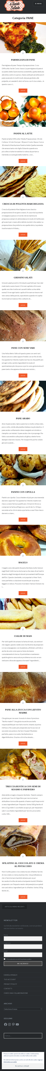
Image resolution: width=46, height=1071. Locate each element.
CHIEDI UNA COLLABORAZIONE (16, 993)
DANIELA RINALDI (10, 975)
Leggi (23, 90)
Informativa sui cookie (10, 1062)
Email (5, 951)
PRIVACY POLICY (10, 984)
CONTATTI (8, 989)
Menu (39, 3)
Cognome (7, 943)
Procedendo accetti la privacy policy (18, 959)
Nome (6, 935)
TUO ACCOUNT (10, 979)
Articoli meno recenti (14, 907)
